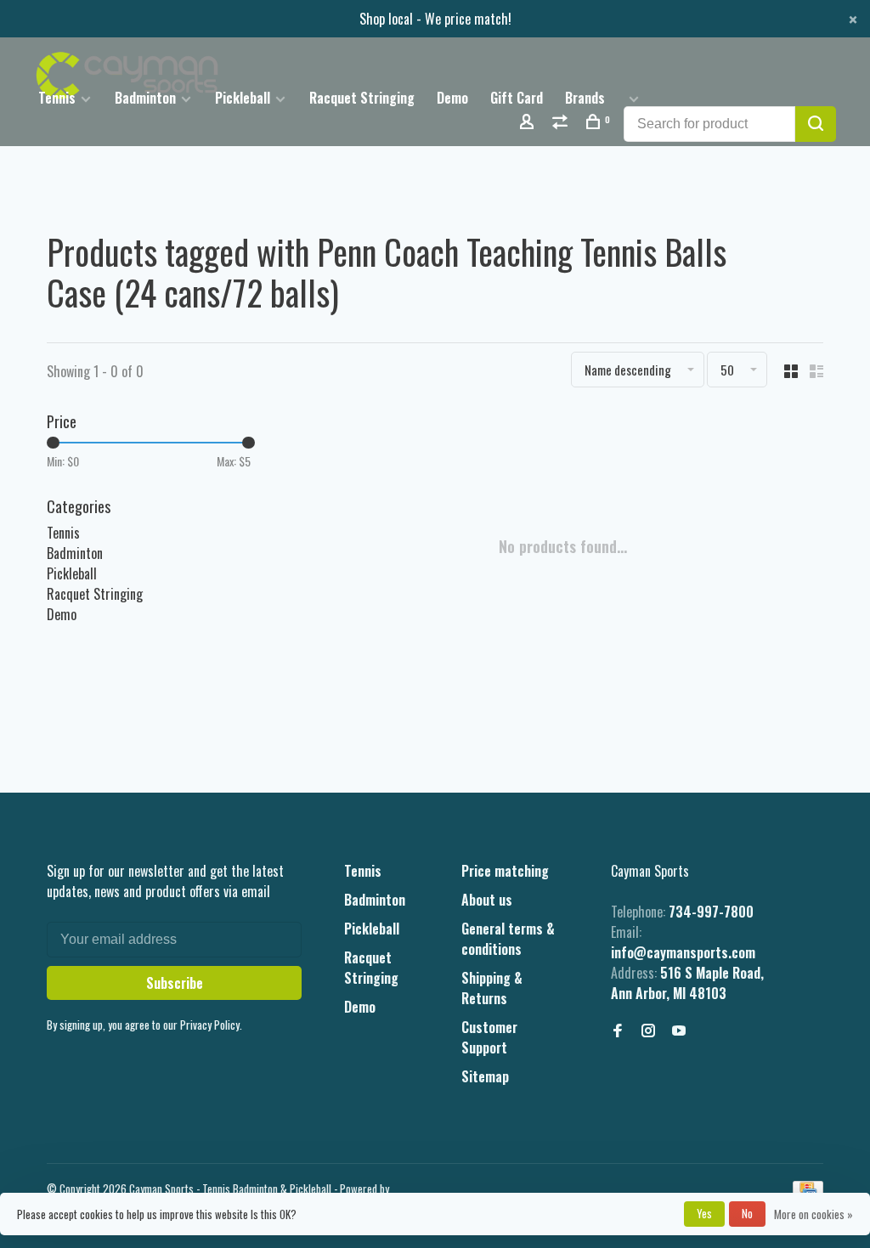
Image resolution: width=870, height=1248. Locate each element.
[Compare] (562, 123)
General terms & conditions (508, 938)
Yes (704, 1213)
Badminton (145, 98)
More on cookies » (813, 1214)
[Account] (529, 123)
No (747, 1213)
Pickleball (242, 98)
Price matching (505, 871)
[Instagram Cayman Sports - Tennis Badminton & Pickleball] (648, 1030)
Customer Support (489, 1037)
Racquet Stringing (362, 98)
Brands (585, 98)
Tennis (57, 98)
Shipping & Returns (492, 988)
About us (486, 899)
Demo (452, 98)
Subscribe (174, 983)
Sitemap (485, 1076)
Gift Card (516, 98)
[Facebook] (617, 1030)
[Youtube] (679, 1030)
